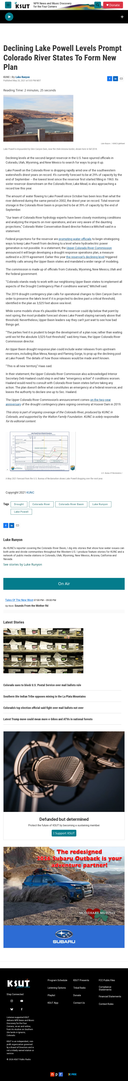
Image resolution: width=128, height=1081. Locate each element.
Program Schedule (57, 980)
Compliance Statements (105, 988)
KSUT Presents (81, 980)
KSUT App (53, 1003)
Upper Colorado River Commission (89, 248)
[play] (9, 17)
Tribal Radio (79, 988)
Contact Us (79, 1003)
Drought (19, 504)
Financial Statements (110, 996)
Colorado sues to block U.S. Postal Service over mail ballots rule (42, 685)
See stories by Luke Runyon (22, 564)
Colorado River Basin (71, 504)
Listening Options (57, 988)
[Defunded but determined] (64, 771)
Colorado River (41, 504)
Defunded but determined (63, 819)
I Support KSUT (64, 833)
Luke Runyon (23, 77)
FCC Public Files (107, 980)
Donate (114, 5)
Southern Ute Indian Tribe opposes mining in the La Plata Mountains (44, 696)
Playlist (51, 995)
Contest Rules (106, 1004)
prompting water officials (75, 239)
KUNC (30, 492)
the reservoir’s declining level (85, 257)
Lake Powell (21, 511)
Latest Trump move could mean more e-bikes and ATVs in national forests (47, 719)
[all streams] (123, 16)
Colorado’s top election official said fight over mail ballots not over (43, 708)
